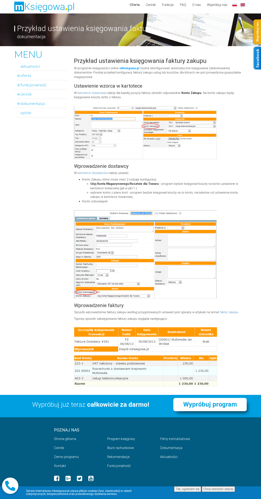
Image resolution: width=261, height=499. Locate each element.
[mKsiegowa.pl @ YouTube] (91, 479)
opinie (25, 112)
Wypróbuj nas (217, 5)
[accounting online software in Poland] (243, 5)
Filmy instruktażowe (175, 439)
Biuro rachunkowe (120, 448)
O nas (196, 5)
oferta (25, 75)
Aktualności (169, 457)
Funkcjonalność (119, 466)
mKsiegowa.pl (129, 68)
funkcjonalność (33, 84)
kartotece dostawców (92, 173)
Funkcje (168, 5)
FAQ (183, 5)
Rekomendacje (118, 457)
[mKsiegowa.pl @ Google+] (68, 479)
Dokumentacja (171, 448)
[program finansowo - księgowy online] (234, 5)
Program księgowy (121, 439)
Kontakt (60, 466)
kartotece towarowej (91, 93)
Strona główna (65, 439)
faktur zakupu (229, 312)
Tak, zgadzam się (187, 489)
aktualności (30, 66)
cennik (26, 93)
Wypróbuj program (210, 404)
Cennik (151, 5)
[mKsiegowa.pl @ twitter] (79, 479)
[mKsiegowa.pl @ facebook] (56, 479)
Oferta (135, 5)
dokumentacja (32, 103)
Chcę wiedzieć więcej (218, 489)
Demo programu (66, 457)
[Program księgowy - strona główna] (45, 7)
